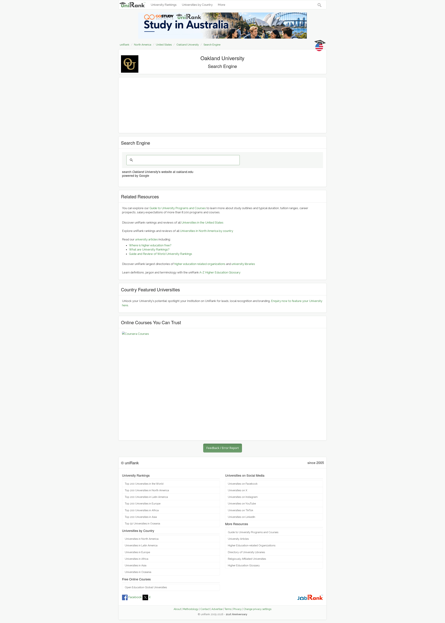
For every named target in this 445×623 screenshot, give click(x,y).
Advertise (217, 609)
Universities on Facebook (243, 483)
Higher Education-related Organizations (251, 545)
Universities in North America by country (206, 231)
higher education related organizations (199, 264)
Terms (227, 609)
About (177, 609)
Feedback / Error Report (222, 448)
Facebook (135, 597)
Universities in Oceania (138, 572)
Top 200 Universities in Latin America (146, 496)
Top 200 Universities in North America (147, 490)
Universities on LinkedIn (241, 516)
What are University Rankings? (149, 249)
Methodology (191, 609)
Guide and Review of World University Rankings (160, 254)
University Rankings (164, 4)
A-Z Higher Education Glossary (219, 272)
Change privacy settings (257, 609)
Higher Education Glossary (244, 565)
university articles (146, 239)
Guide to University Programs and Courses (177, 208)
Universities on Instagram (243, 496)
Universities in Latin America (141, 545)
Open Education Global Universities (146, 587)
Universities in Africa (136, 558)
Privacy (237, 609)
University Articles (238, 538)
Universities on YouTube (242, 503)
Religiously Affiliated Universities (247, 558)
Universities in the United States (202, 222)
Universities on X (237, 490)
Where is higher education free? (150, 245)
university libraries (243, 264)
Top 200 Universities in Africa (142, 510)
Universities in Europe (137, 552)
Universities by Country (197, 4)
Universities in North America (142, 538)
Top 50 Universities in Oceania (142, 523)
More (221, 4)
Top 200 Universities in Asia (141, 516)
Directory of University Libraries (246, 552)
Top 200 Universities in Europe (142, 503)
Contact (205, 609)
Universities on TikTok (240, 510)
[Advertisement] (222, 105)
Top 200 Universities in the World (144, 483)
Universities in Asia (135, 565)
